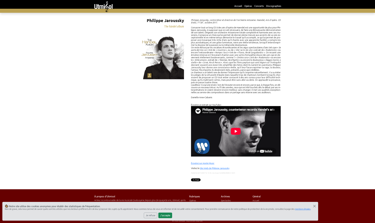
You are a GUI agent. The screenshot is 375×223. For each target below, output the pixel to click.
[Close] (314, 206)
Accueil (238, 6)
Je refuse (150, 215)
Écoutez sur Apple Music (202, 163)
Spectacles (226, 200)
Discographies (273, 6)
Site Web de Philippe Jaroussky (214, 168)
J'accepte (165, 215)
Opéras (248, 6)
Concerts (259, 6)
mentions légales (303, 209)
